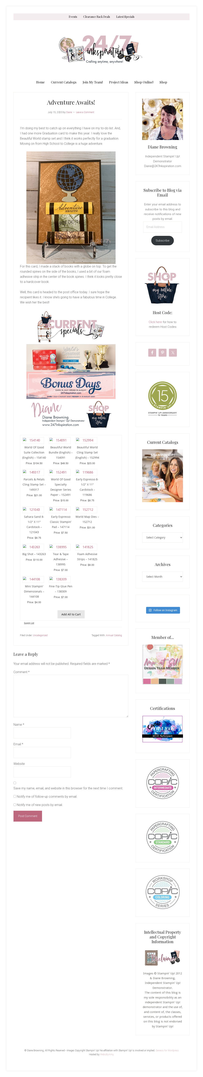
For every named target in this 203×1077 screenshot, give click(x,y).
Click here (155, 322)
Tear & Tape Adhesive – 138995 (61, 559)
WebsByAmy (106, 1054)
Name (18, 725)
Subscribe (162, 240)
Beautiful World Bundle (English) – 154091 (61, 452)
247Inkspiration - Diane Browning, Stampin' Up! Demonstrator (101, 49)
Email (18, 744)
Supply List (29, 622)
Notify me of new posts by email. (40, 805)
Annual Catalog (114, 635)
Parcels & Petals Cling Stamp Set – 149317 (34, 484)
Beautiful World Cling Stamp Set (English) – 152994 (87, 452)
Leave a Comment (85, 112)
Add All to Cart (71, 614)
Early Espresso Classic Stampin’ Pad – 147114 (60, 522)
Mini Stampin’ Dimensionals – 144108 (34, 591)
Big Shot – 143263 (34, 554)
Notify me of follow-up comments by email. (47, 796)
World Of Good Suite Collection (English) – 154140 (34, 452)
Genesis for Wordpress (167, 1050)
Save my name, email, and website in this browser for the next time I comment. (68, 788)
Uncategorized (40, 635)
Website (19, 764)
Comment (21, 672)
